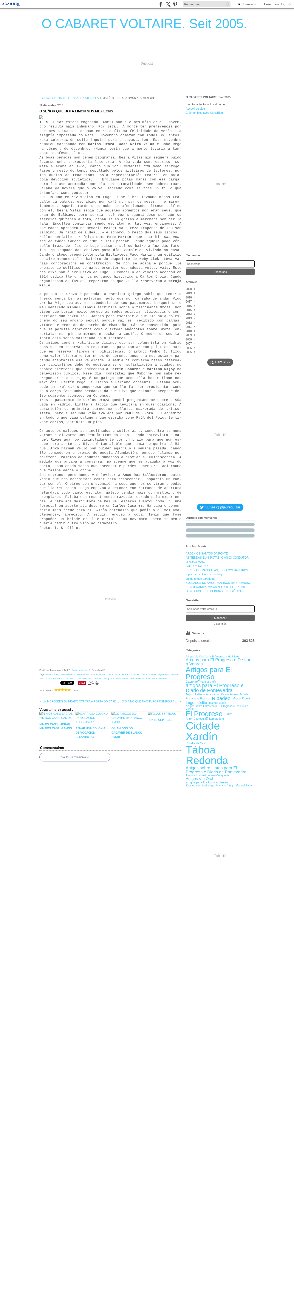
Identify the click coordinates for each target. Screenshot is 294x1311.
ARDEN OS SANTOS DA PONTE (207, 553)
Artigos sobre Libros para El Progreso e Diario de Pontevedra (216, 770)
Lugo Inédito (196, 703)
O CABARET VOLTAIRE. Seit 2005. (59, 98)
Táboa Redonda (207, 755)
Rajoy (228, 714)
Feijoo (189, 694)
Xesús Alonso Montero (236, 694)
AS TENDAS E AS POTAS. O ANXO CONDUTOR (217, 557)
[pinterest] (175, 4)
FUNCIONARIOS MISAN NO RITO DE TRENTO (216, 587)
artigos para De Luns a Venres (207, 782)
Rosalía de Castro (197, 743)
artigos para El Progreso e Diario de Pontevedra (215, 688)
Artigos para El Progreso (209, 673)
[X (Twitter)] (168, 4)
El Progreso (204, 714)
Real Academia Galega (200, 785)
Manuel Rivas (244, 785)
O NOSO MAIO (195, 562)
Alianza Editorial (196, 775)
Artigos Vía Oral (199, 779)
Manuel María (208, 681)
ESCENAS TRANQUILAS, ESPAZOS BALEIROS (217, 570)
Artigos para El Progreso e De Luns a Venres (220, 662)
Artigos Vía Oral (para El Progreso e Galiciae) (212, 656)
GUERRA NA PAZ (197, 566)
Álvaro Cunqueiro (218, 775)
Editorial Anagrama (207, 694)
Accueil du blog (195, 108)
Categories (91, 98)
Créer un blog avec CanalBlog (204, 112)
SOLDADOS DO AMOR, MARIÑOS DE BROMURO (218, 582)
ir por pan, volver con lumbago (204, 574)
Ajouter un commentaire (75, 757)
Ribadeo (221, 698)
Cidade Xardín (203, 731)
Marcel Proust (241, 698)
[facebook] (161, 4)
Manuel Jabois (217, 703)
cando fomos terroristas (200, 578)
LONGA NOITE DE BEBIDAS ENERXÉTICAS (215, 591)
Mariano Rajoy (225, 785)
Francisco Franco (198, 698)
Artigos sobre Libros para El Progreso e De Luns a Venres (217, 707)
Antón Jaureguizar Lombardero (205, 719)
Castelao (192, 681)
